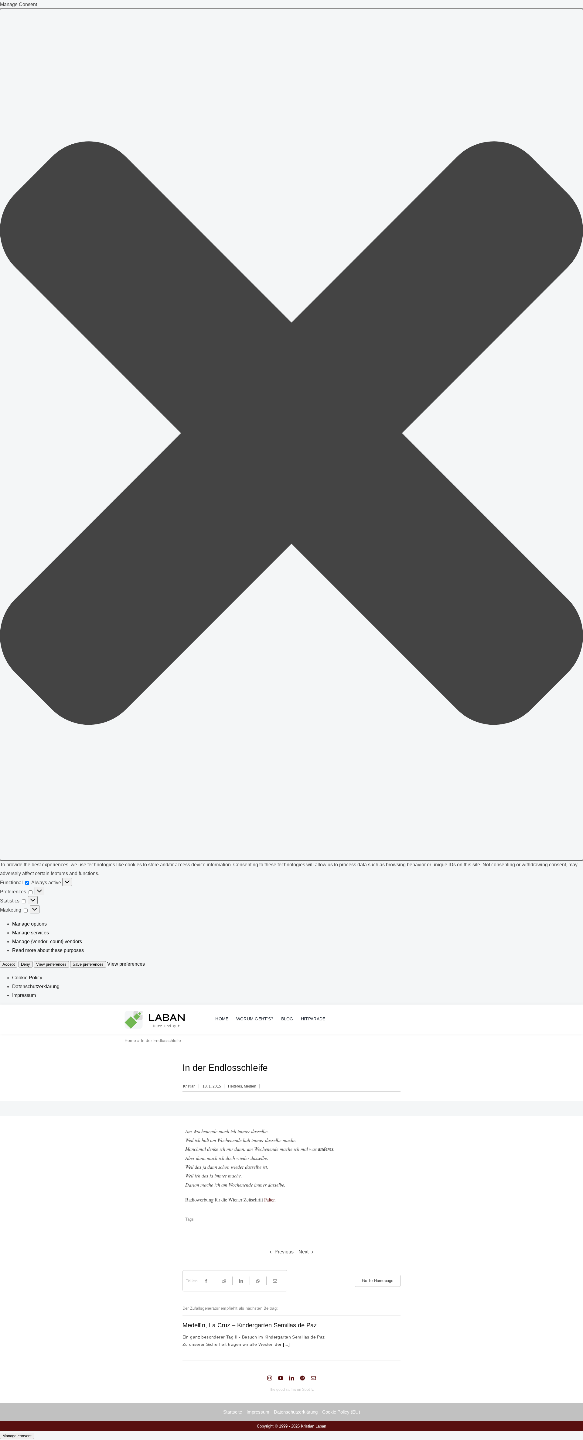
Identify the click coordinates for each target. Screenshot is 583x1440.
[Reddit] (224, 1281)
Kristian (189, 1086)
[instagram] (269, 1378)
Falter (269, 1199)
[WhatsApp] (258, 1281)
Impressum (24, 995)
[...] (286, 1344)
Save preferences (88, 964)
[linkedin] (291, 1378)
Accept (8, 964)
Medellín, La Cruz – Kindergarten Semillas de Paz (249, 1325)
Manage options (29, 923)
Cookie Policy (27, 977)
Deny (25, 964)
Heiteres (235, 1086)
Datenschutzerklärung (36, 986)
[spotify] (302, 1378)
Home (130, 1040)
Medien (250, 1086)
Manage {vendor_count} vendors (47, 941)
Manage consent (17, 1436)
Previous (284, 1251)
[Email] (275, 1281)
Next (303, 1251)
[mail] (313, 1378)
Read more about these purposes (48, 950)
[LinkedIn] (241, 1281)
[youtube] (280, 1378)
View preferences (51, 964)
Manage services (30, 932)
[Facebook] (206, 1281)
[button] (291, 434)
